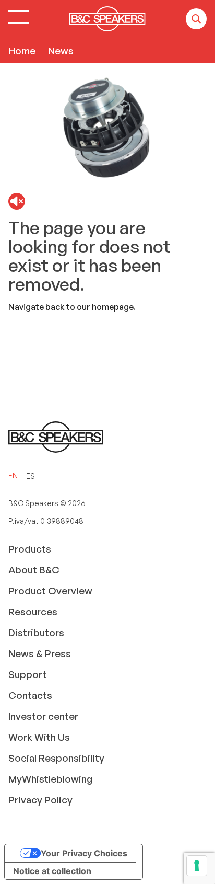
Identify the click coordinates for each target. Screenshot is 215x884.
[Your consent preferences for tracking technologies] (197, 866)
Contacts (30, 695)
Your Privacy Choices (84, 853)
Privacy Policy (40, 800)
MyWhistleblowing (50, 779)
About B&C (33, 570)
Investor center (43, 716)
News (61, 50)
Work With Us (39, 737)
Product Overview (50, 590)
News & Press (39, 653)
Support (27, 674)
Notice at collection (52, 871)
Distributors (36, 632)
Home (21, 50)
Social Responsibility (56, 758)
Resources (32, 611)
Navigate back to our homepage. (72, 307)
